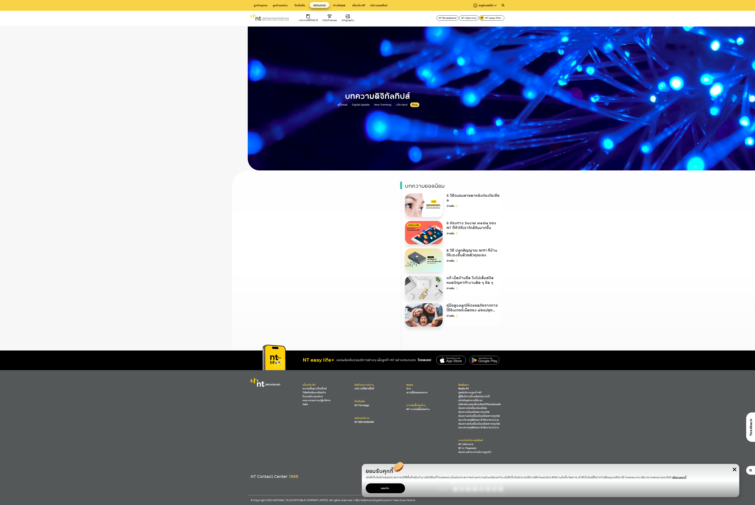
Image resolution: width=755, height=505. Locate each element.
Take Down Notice (404, 500)
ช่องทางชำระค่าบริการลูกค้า (474, 452)
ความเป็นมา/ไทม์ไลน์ (315, 388)
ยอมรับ (385, 488)
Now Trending (382, 105)
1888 (293, 476)
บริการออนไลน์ (378, 5)
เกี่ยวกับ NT (359, 5)
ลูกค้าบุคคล (260, 5)
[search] (503, 5)
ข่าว (408, 388)
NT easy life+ (493, 18)
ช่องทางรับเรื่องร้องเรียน (472, 408)
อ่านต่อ (450, 206)
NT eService (468, 18)
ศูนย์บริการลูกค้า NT (470, 392)
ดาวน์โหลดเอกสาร (417, 392)
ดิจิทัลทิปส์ (319, 5)
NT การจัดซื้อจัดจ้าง (418, 409)
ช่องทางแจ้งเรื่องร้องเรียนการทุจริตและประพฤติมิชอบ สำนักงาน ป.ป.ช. (479, 418)
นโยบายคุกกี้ (679, 477)
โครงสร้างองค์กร (313, 396)
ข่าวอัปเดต (339, 5)
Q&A (305, 404)
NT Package (361, 405)
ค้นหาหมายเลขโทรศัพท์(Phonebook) (479, 404)
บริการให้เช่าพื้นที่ (364, 388)
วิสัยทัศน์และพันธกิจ (314, 392)
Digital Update (361, 105)
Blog (414, 105)
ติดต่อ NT (463, 388)
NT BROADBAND (364, 422)
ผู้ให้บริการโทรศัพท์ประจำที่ (474, 396)
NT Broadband (447, 18)
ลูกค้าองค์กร (280, 5)
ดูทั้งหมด (342, 105)
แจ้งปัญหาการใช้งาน (470, 400)
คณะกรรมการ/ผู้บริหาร (317, 400)
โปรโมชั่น (300, 5)
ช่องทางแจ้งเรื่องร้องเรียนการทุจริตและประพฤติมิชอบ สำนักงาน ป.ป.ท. (479, 426)
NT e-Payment (467, 448)
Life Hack (402, 105)
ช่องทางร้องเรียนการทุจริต (473, 412)
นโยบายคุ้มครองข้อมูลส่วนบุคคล (373, 500)
